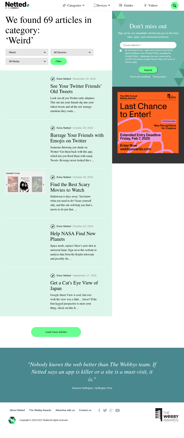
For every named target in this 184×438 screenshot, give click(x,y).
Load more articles (56, 331)
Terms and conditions (140, 77)
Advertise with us (65, 410)
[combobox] (27, 52)
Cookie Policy (132, 56)
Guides (128, 5)
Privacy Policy (152, 53)
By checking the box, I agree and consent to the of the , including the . (150, 56)
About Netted (17, 410)
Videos (153, 5)
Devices (101, 5)
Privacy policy (159, 77)
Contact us (85, 410)
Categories (74, 5)
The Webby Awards (40, 410)
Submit (148, 70)
